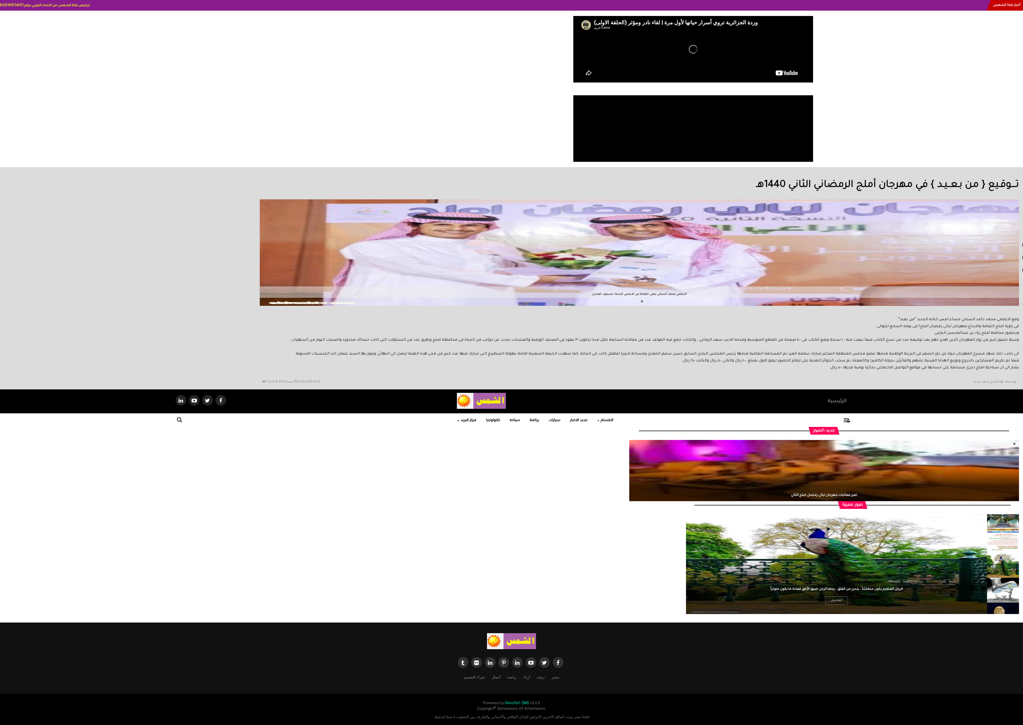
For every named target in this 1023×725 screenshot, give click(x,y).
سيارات (554, 420)
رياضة (534, 420)
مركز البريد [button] (468, 420)
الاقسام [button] (607, 420)
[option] (1003, 540)
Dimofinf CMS (517, 703)
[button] (264, 264)
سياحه (515, 420)
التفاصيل (836, 600)
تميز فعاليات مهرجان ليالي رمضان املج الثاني (824, 495)
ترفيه (541, 677)
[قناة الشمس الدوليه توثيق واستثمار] (511, 641)
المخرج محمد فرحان (986, 382)
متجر (555, 677)
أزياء (526, 677)
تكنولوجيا (493, 420)
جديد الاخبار (578, 420)
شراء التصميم (474, 677)
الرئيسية (837, 401)
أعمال (496, 677)
